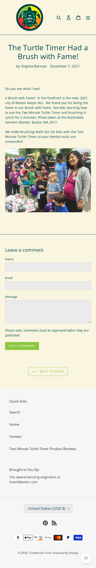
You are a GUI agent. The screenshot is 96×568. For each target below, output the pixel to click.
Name (9, 259)
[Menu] (88, 17)
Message (11, 297)
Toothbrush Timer (41, 553)
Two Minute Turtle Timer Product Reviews (42, 448)
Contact (15, 436)
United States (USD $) (46, 508)
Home (14, 424)
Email (9, 278)
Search (14, 412)
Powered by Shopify (65, 553)
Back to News (51, 371)
